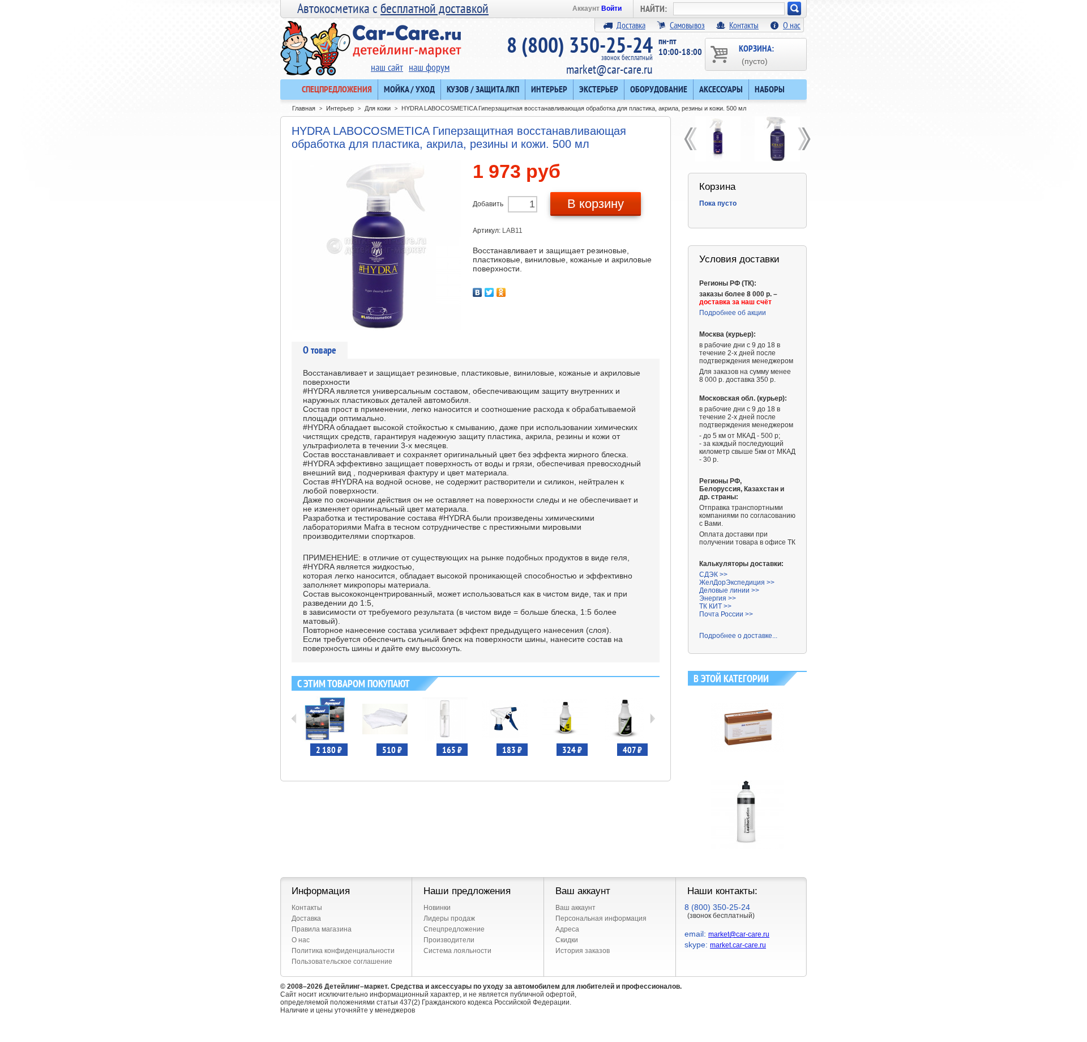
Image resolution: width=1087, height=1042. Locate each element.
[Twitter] (489, 292)
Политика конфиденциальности (343, 951)
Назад (294, 718)
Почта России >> (726, 614)
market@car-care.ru (609, 69)
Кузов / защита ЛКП (483, 89)
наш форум (429, 67)
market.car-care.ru (738, 945)
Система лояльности (457, 951)
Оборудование (658, 89)
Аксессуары (721, 89)
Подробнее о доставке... (738, 636)
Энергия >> (717, 598)
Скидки (566, 940)
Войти (611, 8)
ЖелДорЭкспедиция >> (736, 582)
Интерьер (549, 89)
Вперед (652, 718)
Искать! (794, 8)
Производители (448, 940)
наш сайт (387, 67)
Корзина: (756, 54)
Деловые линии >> (729, 590)
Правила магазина (322, 929)
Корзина (717, 186)
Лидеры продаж (449, 918)
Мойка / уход (409, 89)
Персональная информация (601, 918)
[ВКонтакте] (477, 292)
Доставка (631, 25)
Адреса (567, 929)
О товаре (319, 349)
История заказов (582, 951)
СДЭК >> (713, 575)
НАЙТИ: (653, 8)
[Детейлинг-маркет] (370, 40)
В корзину (595, 204)
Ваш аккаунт (575, 908)
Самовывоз (687, 25)
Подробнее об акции (732, 313)
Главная (303, 108)
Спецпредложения (337, 89)
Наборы (770, 89)
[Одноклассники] (501, 292)
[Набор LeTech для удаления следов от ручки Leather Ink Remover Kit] (747, 695)
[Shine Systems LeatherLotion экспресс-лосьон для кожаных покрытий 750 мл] (747, 780)
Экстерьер (598, 89)
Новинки (437, 908)
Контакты (744, 25)
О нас (792, 25)
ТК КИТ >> (715, 606)
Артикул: (487, 231)
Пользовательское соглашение (342, 962)
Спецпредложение (454, 929)
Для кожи (378, 108)
